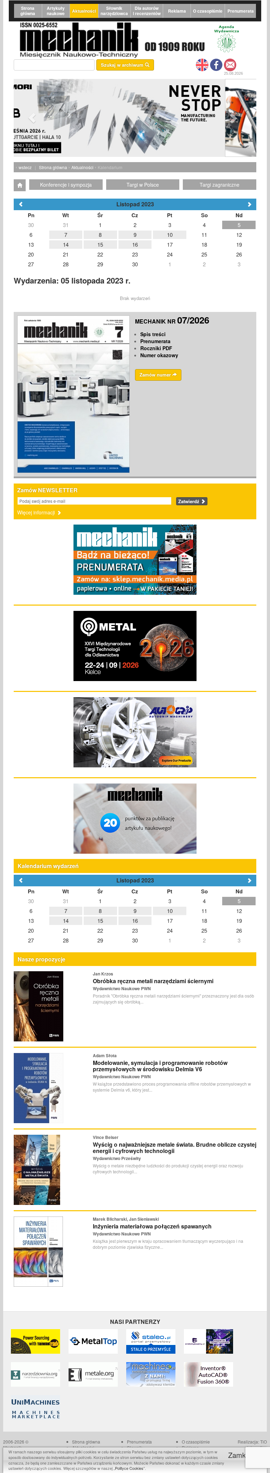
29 (100, 940)
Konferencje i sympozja (66, 184)
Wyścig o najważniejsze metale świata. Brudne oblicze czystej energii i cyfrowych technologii (174, 1147)
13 (31, 920)
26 (239, 930)
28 (66, 940)
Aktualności (84, 11)
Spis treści (153, 334)
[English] (202, 63)
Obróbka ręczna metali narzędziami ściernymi (153, 981)
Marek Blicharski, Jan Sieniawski (126, 1219)
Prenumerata (240, 11)
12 (239, 910)
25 (204, 930)
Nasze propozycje (41, 959)
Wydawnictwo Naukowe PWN (122, 988)
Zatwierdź (189, 501)
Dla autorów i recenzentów (147, 10)
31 (66, 901)
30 (31, 901)
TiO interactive (257, 1445)
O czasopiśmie (208, 11)
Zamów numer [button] (156, 374)
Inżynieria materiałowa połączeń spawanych (152, 1226)
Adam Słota (105, 1055)
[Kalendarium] (20, 185)
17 (170, 920)
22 (100, 930)
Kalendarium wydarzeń (48, 866)
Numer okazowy (159, 355)
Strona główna (27, 10)
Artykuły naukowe (56, 10)
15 (100, 920)
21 (66, 930)
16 (135, 920)
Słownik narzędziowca (114, 10)
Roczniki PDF (156, 348)
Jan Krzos (103, 974)
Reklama (177, 11)
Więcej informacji (36, 512)
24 (170, 930)
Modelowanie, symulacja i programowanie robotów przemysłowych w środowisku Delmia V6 (160, 1066)
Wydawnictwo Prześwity (117, 1158)
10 (170, 910)
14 (66, 920)
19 (239, 920)
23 (135, 930)
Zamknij (241, 1455)
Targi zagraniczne (219, 184)
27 (31, 940)
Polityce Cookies (129, 1468)
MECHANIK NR (172, 321)
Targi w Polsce (143, 184)
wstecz (25, 167)
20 (31, 930)
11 (204, 910)
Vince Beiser (105, 1137)
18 (204, 920)
